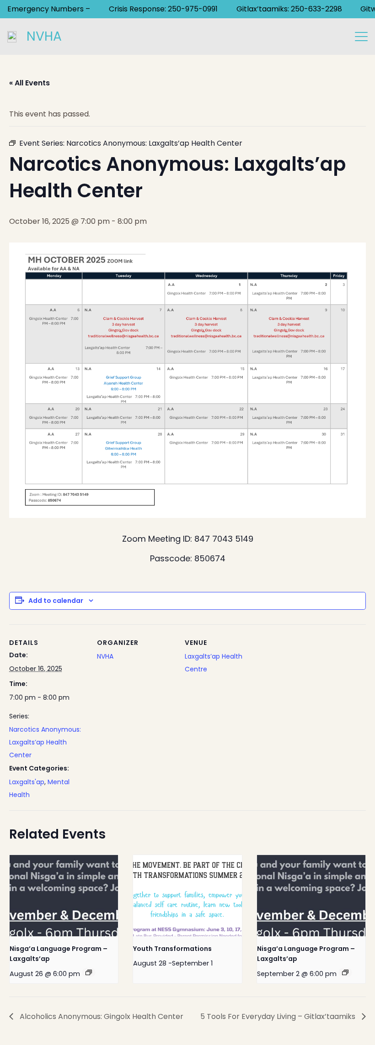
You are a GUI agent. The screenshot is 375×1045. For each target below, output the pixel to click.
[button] (361, 36)
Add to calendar (55, 600)
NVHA (105, 656)
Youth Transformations (172, 948)
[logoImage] (11, 36)
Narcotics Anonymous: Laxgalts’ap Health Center (45, 742)
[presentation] (64, 895)
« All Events (29, 83)
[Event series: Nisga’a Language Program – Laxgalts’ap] (89, 972)
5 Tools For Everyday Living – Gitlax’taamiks (278, 1016)
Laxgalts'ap (26, 781)
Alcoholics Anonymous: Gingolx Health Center (100, 1016)
